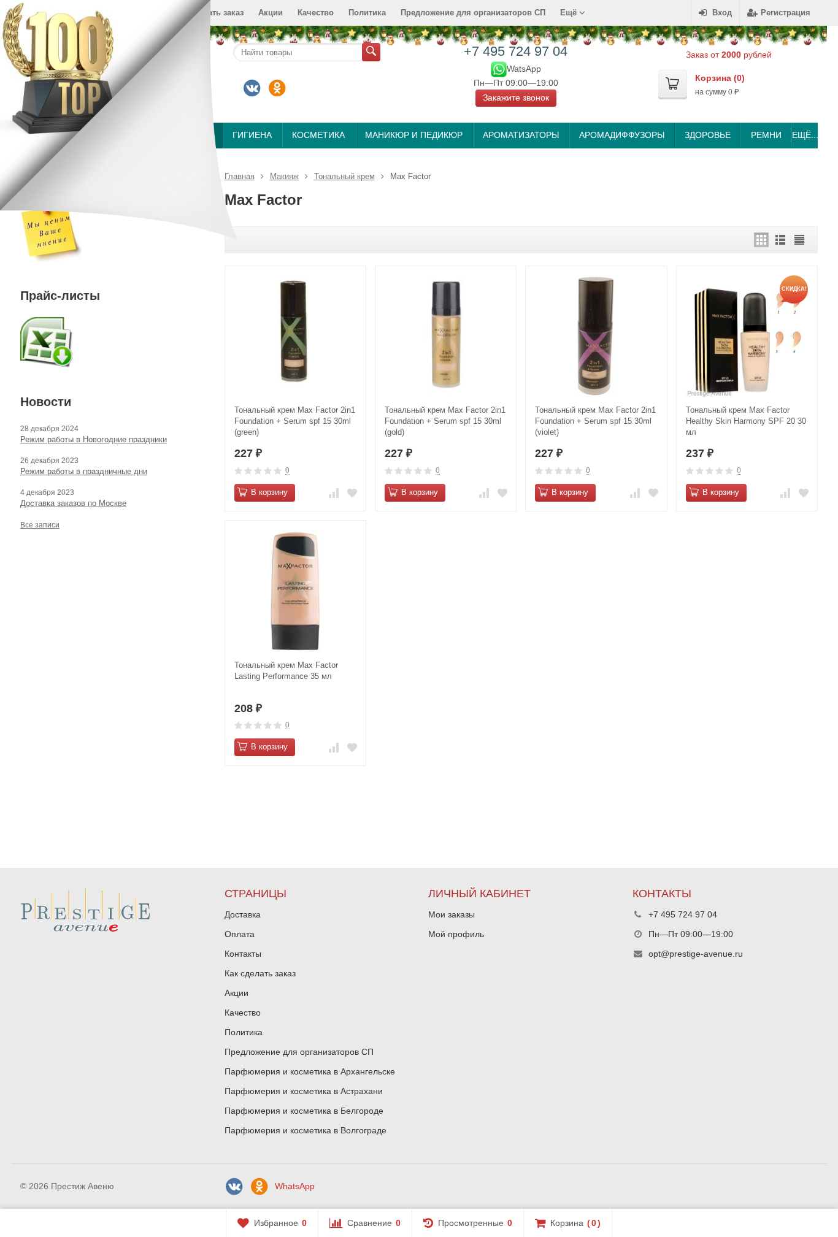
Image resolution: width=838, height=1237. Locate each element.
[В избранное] (352, 492)
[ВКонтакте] (252, 88)
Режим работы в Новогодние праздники (93, 439)
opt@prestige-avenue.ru (695, 954)
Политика (367, 12)
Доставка (243, 914)
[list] (780, 239)
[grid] (761, 239)
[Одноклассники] (277, 88)
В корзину (269, 492)
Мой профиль (456, 934)
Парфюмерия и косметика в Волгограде (305, 1130)
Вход (722, 12)
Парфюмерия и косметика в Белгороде (304, 1111)
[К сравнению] (333, 492)
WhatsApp (295, 1186)
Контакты (243, 954)
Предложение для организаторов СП (473, 12)
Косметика (318, 135)
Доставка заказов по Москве (73, 503)
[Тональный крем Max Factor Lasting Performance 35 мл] (295, 591)
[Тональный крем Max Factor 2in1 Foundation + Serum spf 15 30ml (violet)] (596, 336)
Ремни (766, 135)
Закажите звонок (516, 97)
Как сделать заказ (260, 973)
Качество (316, 12)
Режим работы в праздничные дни (83, 471)
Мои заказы (451, 914)
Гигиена (252, 135)
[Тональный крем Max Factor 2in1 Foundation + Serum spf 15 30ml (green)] (295, 336)
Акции (270, 12)
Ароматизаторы (521, 135)
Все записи (40, 525)
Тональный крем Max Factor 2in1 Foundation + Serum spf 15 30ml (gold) (445, 421)
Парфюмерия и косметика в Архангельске (310, 1071)
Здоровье (708, 135)
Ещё (569, 12)
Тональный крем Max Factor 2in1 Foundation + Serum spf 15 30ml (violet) (595, 421)
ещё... (804, 135)
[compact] (799, 239)
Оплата (240, 934)
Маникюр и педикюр (414, 135)
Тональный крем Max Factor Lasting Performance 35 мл (286, 671)
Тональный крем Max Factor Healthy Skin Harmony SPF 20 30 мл (746, 421)
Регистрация (785, 12)
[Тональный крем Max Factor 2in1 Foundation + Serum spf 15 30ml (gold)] (446, 336)
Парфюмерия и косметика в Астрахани (304, 1091)
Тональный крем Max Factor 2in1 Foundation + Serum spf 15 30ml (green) (294, 421)
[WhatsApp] (499, 68)
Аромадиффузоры (621, 135)
